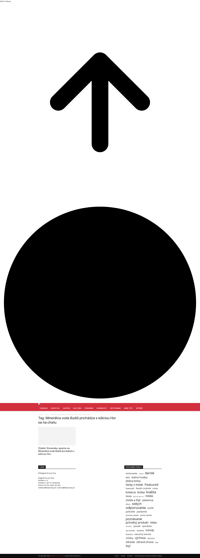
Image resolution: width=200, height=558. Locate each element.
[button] (159, 406)
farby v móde (134, 484)
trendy (149, 530)
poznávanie (134, 519)
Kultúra (77, 408)
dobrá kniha (133, 481)
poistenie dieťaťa (132, 515)
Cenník (123, 556)
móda (149, 496)
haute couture (143, 488)
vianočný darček (142, 534)
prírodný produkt (137, 522)
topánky (140, 530)
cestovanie (131, 473)
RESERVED (129, 526)
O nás (117, 556)
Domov (40, 414)
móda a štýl (133, 500)
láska (129, 496)
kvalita (151, 492)
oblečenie (147, 500)
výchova (140, 538)
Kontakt (129, 556)
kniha (155, 488)
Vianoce (129, 534)
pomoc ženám (146, 515)
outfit (150, 508)
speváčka (147, 526)
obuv (128, 504)
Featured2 (130, 488)
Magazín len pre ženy (57, 556)
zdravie (130, 542)
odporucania (136, 507)
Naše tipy (128, 408)
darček (149, 473)
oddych (137, 504)
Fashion (43, 408)
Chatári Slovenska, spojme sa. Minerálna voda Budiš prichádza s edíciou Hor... (56, 451)
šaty (156, 542)
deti (128, 477)
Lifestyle (55, 408)
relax (153, 522)
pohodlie (130, 511)
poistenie (142, 511)
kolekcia (131, 492)
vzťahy (129, 538)
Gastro (66, 408)
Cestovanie (115, 408)
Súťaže (139, 408)
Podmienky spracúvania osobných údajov (148, 556)
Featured (151, 484)
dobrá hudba (139, 477)
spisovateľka (130, 530)
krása (141, 492)
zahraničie (151, 538)
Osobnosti (101, 408)
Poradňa (89, 408)
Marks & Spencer (138, 496)
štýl (128, 546)
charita (141, 474)
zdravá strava (144, 542)
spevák (137, 526)
